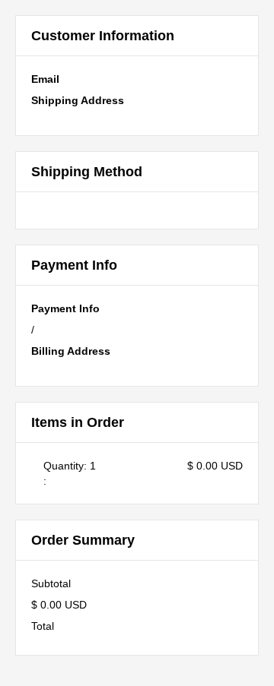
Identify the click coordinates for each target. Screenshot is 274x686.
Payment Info (65, 308)
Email (45, 79)
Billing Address (70, 351)
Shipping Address (77, 100)
